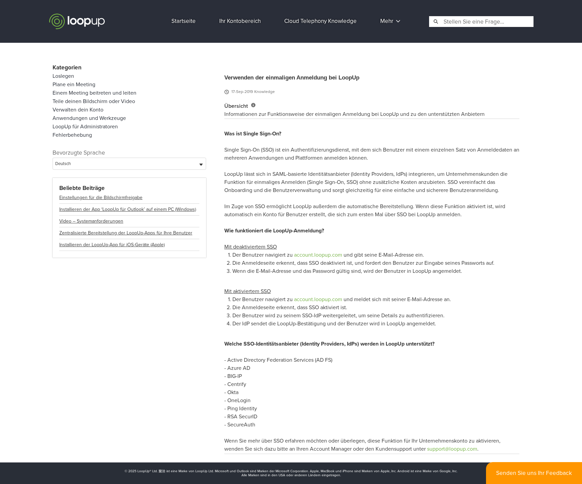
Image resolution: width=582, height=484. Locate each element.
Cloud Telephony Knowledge (320, 21)
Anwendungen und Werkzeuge (89, 118)
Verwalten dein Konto (78, 110)
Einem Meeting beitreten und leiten (94, 93)
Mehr (386, 21)
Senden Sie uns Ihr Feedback (534, 473)
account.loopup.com (318, 255)
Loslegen (63, 76)
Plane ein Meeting (74, 84)
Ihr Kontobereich (240, 21)
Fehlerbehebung (72, 135)
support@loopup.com (452, 449)
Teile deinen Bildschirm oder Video (94, 101)
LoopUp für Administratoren (85, 126)
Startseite (183, 21)
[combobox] (487, 22)
